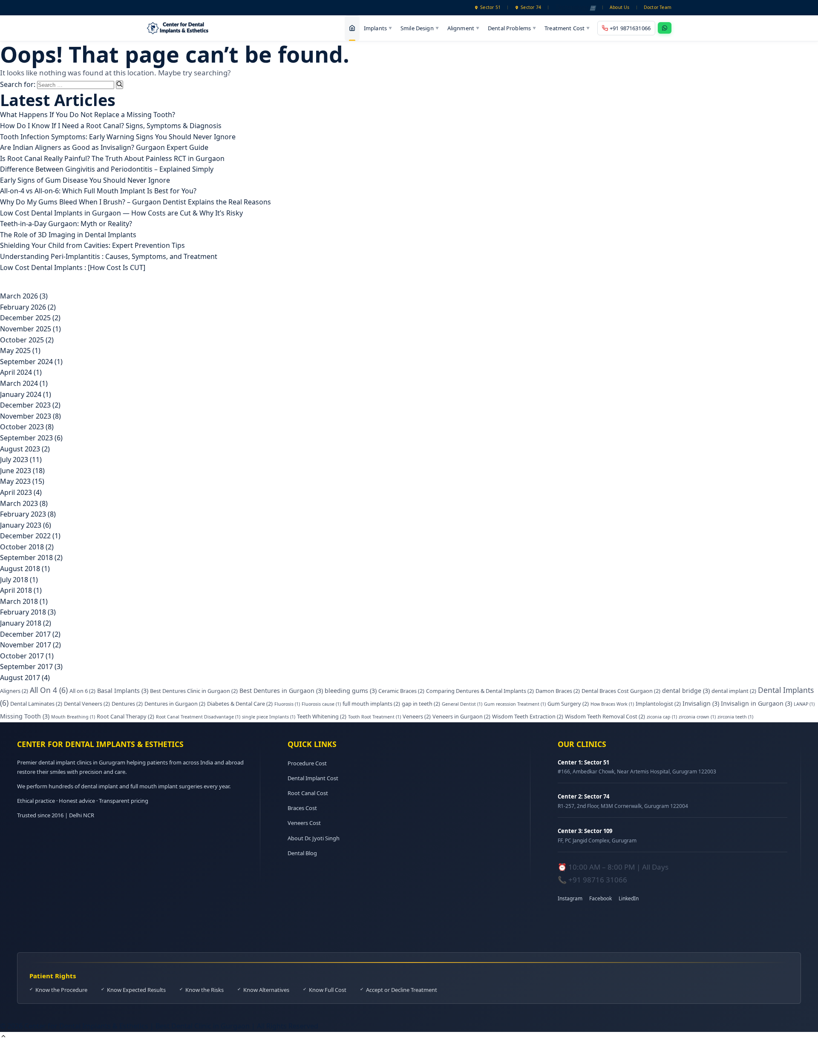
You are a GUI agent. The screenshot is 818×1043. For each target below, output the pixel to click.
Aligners (14, 691)
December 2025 (25, 317)
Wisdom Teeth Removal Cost (605, 716)
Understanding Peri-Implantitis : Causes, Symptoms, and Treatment (108, 256)
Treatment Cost (567, 28)
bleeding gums (351, 691)
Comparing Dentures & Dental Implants (480, 691)
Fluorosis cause (321, 704)
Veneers (417, 716)
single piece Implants (268, 717)
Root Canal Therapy (125, 716)
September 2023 (26, 437)
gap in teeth (421, 703)
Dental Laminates (36, 703)
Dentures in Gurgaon (174, 703)
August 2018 (20, 568)
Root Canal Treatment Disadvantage (198, 717)
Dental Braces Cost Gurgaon (621, 691)
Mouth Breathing (73, 717)
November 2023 (25, 416)
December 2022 (25, 535)
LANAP (804, 704)
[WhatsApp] (664, 28)
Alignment (463, 28)
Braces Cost (302, 808)
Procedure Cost (307, 763)
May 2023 (15, 481)
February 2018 (23, 612)
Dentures (127, 703)
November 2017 (25, 644)
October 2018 (22, 547)
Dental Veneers (87, 703)
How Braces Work (612, 704)
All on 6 (82, 691)
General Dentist (462, 704)
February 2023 (23, 514)
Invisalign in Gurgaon (756, 703)
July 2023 (14, 459)
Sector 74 (531, 7)
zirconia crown (697, 717)
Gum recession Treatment (515, 704)
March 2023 (19, 503)
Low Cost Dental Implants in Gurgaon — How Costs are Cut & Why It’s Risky (121, 213)
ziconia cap (662, 717)
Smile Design (419, 28)
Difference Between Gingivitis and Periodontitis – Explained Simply (106, 169)
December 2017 (25, 634)
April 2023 (16, 492)
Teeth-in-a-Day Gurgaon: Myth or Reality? (66, 223)
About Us (620, 7)
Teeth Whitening (321, 716)
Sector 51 (490, 7)
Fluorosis (287, 704)
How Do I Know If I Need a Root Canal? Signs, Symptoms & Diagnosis (111, 125)
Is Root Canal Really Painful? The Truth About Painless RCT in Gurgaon (112, 158)
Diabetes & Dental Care (240, 703)
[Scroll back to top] (3, 1037)
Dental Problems (512, 28)
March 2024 (19, 383)
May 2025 (15, 350)
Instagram (570, 898)
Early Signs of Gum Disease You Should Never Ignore (85, 180)
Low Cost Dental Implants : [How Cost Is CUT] (72, 267)
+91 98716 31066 (597, 880)
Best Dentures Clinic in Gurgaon (194, 691)
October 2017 (22, 656)
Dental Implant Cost (313, 778)
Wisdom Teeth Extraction (527, 716)
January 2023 (20, 525)
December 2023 (25, 405)
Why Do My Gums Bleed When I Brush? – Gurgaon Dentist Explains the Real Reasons (135, 202)
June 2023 (15, 470)
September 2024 (26, 361)
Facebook (600, 898)
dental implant (733, 691)
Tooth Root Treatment (374, 717)
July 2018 (14, 579)
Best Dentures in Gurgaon (281, 691)
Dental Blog (302, 853)
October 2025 (22, 340)
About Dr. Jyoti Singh (314, 838)
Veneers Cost (304, 823)
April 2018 (16, 590)
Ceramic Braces (401, 691)
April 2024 (16, 372)
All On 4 (49, 690)
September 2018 (26, 557)
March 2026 (19, 296)
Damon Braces (558, 691)
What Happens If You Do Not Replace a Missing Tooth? (87, 114)
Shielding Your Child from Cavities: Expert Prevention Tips (92, 245)
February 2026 (23, 307)
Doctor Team (657, 7)
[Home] (352, 28)
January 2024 (20, 394)
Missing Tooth (24, 716)
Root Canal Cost (308, 793)
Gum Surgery (568, 703)
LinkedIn (629, 898)
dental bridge (686, 691)
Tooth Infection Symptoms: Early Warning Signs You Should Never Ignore (118, 136)
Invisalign (701, 703)
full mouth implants (371, 703)
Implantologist (658, 703)
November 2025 (25, 328)
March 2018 (19, 601)
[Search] (119, 84)
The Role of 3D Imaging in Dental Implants (68, 234)
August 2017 (20, 677)
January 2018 (20, 623)
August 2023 (20, 449)
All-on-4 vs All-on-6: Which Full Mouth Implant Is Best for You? (98, 190)
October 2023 (22, 426)
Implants (378, 28)
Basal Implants (122, 691)
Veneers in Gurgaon (461, 716)
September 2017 (26, 666)
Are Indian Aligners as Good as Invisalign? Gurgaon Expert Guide (104, 147)
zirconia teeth (735, 717)
